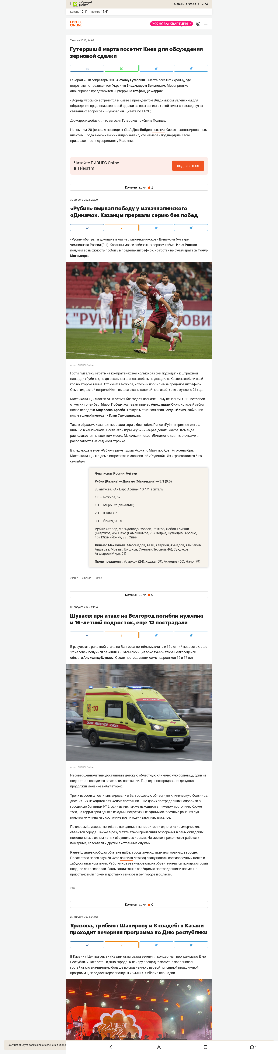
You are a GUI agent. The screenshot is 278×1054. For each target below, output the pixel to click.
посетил (158, 130)
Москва (95, 11)
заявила (126, 858)
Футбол (87, 578)
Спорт (74, 578)
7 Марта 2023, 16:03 (82, 40)
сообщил (138, 652)
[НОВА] (170, 23)
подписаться (188, 166)
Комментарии (139, 187)
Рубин (99, 578)
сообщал (100, 852)
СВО (72, 887)
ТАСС (146, 111)
